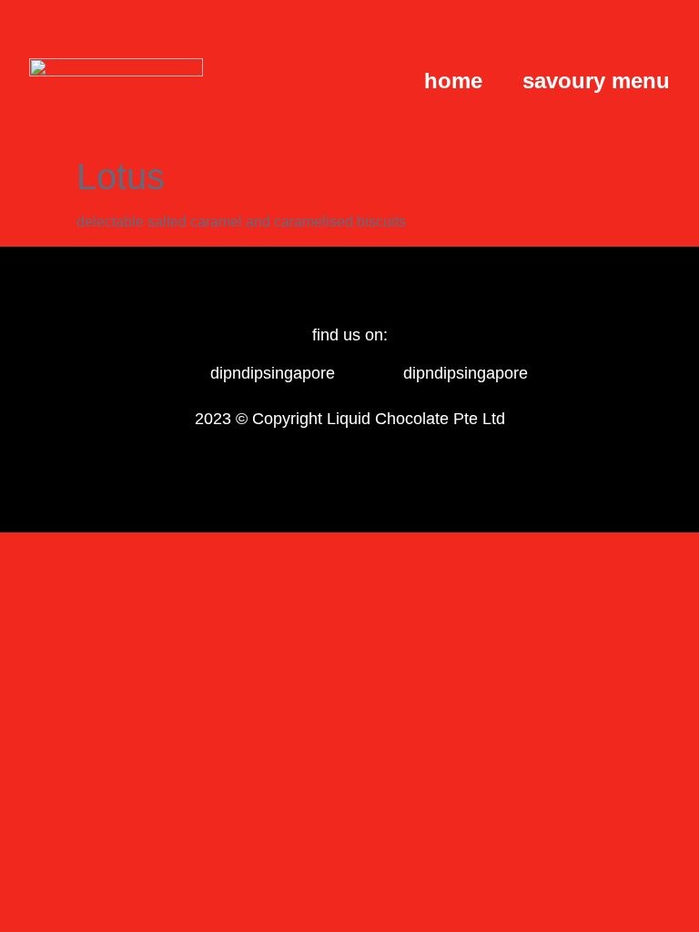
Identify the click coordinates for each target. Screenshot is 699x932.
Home (453, 80)
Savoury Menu (596, 80)
